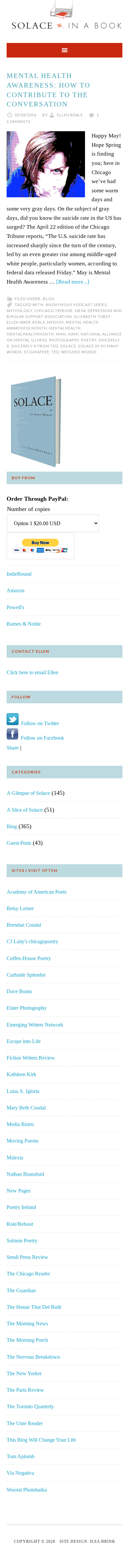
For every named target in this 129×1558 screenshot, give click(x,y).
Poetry (89, 340)
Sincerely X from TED (34, 346)
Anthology (19, 310)
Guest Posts (19, 843)
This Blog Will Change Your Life (41, 1440)
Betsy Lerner (20, 908)
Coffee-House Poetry (29, 958)
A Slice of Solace (25, 810)
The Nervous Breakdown (33, 1357)
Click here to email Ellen (32, 672)
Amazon (15, 590)
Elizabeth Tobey (92, 316)
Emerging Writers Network (35, 1025)
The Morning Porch (27, 1340)
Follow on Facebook (41, 738)
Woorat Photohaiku (27, 1490)
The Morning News (27, 1323)
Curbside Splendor (26, 975)
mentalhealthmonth (30, 334)
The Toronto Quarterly (30, 1406)
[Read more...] (72, 282)
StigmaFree (36, 352)
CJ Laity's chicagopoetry (32, 941)
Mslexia (15, 1157)
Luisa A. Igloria (23, 1091)
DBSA (80, 310)
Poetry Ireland (21, 1207)
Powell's (15, 607)
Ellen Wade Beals (26, 322)
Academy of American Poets (36, 892)
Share (13, 748)
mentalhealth (65, 328)
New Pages (18, 1190)
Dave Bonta (19, 991)
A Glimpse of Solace (28, 793)
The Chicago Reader (28, 1273)
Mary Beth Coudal (26, 1107)
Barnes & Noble (24, 624)
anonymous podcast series (76, 304)
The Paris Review (25, 1390)
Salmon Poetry (22, 1240)
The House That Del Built (34, 1307)
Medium (55, 322)
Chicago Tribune (53, 310)
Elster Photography (27, 1008)
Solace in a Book (64, 18)
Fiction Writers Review (31, 1058)
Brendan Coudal (24, 925)
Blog (49, 298)
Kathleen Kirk (21, 1074)
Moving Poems (22, 1141)
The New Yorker (24, 1373)
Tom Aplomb (20, 1456)
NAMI (73, 334)
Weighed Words (79, 352)
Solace (68, 346)
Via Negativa (20, 1473)
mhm (61, 334)
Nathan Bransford (25, 1174)
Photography (64, 340)
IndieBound (19, 574)
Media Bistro (20, 1124)
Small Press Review (27, 1257)
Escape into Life (24, 1041)
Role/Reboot (20, 1224)
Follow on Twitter (39, 723)
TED (55, 352)
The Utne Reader (25, 1423)
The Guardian (21, 1290)
